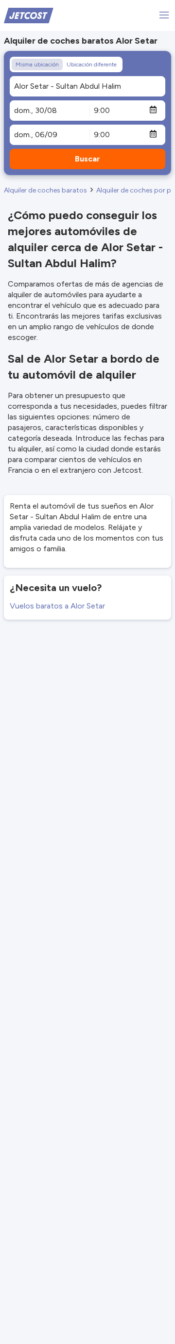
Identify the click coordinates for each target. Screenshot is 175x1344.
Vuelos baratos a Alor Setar (57, 605)
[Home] (28, 14)
